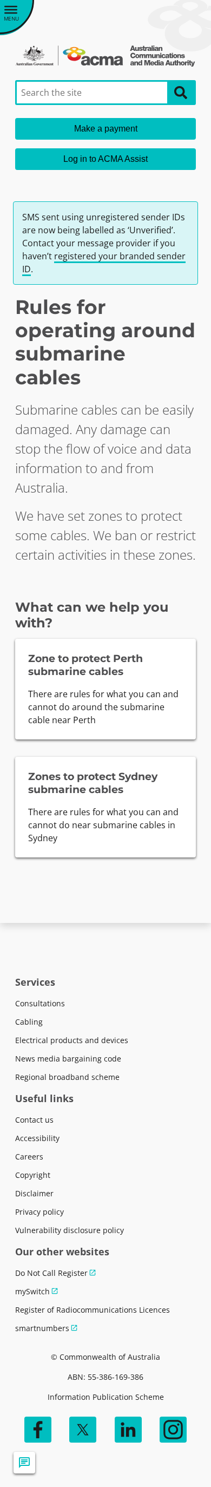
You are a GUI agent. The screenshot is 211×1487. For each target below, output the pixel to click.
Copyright (32, 1175)
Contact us (34, 1120)
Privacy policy (39, 1212)
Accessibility (37, 1138)
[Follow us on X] (82, 1430)
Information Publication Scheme (106, 1397)
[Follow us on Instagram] (173, 1430)
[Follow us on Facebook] (37, 1430)
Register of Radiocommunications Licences (92, 1310)
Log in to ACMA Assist (105, 158)
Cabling (29, 1022)
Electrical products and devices (71, 1040)
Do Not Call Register (51, 1273)
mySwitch (32, 1291)
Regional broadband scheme (67, 1077)
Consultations (40, 1003)
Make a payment (105, 128)
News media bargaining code (68, 1058)
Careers (29, 1156)
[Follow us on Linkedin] (128, 1430)
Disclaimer (34, 1193)
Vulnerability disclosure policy (69, 1230)
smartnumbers (42, 1328)
